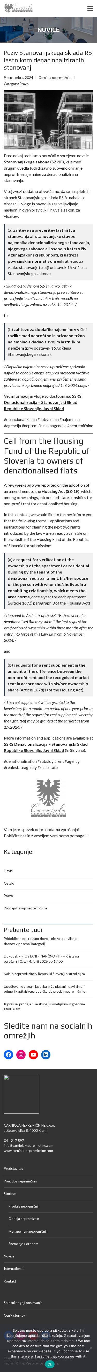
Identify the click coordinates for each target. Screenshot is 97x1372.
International (13, 1269)
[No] (90, 1348)
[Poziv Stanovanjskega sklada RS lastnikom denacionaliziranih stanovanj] (48, 119)
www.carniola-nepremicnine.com (28, 1151)
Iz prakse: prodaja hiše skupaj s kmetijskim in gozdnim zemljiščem (44, 1006)
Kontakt (10, 1281)
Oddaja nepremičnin (24, 1219)
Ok (50, 1364)
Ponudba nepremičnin (20, 1181)
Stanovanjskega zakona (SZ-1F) (34, 161)
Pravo (24, 84)
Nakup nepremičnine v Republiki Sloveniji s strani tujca (44, 974)
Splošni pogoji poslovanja (23, 1303)
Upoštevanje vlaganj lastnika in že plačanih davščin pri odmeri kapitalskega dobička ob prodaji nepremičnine (44, 989)
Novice (9, 1256)
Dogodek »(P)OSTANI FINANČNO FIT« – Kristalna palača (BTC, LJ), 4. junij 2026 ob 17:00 (41, 958)
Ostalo (9, 883)
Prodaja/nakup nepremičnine (25, 908)
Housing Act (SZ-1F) (60, 491)
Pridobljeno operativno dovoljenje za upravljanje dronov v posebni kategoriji (40, 941)
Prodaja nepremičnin (24, 1206)
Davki (8, 871)
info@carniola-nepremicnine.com (28, 1145)
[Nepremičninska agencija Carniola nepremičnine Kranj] (16, 8)
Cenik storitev (14, 1315)
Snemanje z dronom (23, 1244)
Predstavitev (13, 1168)
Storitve (10, 1194)
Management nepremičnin (28, 1231)
